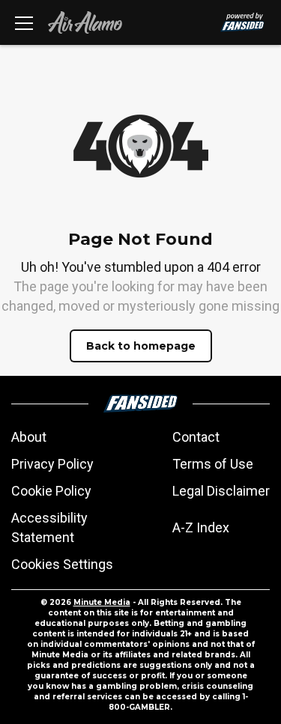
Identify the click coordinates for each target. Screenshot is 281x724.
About (28, 437)
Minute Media (101, 602)
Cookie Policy (51, 491)
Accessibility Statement (49, 527)
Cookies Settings (62, 564)
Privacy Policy (52, 464)
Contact (196, 437)
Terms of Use (212, 464)
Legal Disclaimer (221, 491)
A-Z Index (200, 527)
